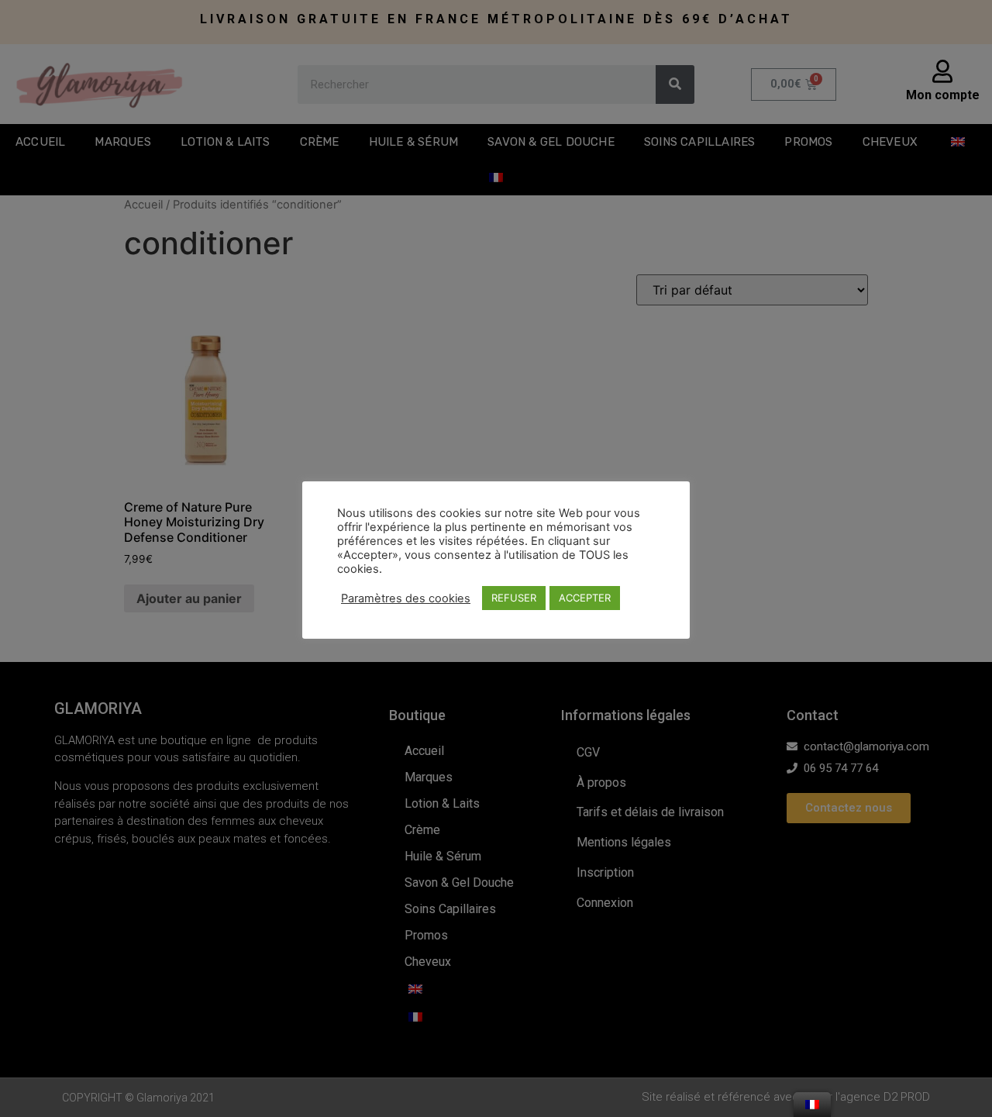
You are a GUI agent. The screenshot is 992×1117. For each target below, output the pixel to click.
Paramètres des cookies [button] (405, 598)
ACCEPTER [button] (585, 597)
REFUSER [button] (513, 597)
